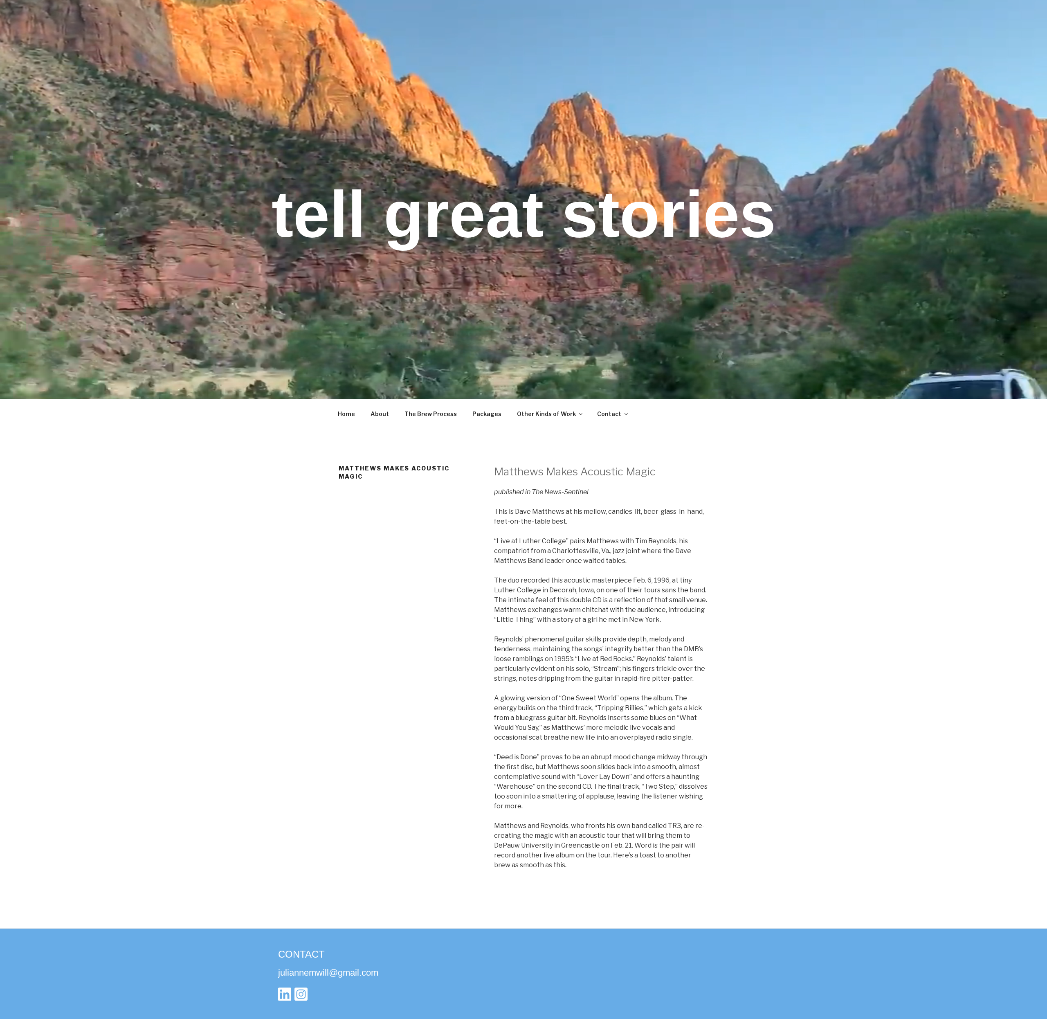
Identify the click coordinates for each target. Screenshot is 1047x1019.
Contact (609, 413)
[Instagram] (301, 996)
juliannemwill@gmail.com (328, 972)
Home (346, 413)
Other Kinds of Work (546, 413)
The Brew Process (430, 413)
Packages (486, 413)
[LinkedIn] (284, 996)
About (380, 413)
